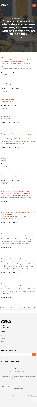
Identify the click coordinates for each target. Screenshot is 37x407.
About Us (3, 341)
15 (31, 308)
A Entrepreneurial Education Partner (18, 387)
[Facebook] (15, 368)
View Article (4, 74)
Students (3, 335)
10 (14, 308)
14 (28, 308)
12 (21, 308)
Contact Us (3, 344)
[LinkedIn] (21, 368)
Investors (3, 338)
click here (16, 397)
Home (16, 37)
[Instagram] (18, 368)
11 (18, 308)
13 (24, 308)
